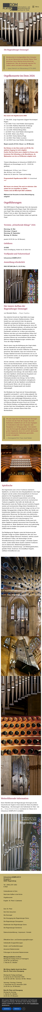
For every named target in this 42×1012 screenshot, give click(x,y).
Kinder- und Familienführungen (13, 946)
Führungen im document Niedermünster (16, 952)
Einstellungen (34, 1003)
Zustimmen (7, 1008)
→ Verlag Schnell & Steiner (11, 809)
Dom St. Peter (8, 909)
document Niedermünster (11, 949)
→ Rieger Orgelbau (23, 313)
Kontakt (28, 932)
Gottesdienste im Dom (10, 891)
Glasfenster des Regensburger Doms (15, 924)
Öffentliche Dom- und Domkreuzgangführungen (18, 939)
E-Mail (6, 886)
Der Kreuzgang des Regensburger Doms (16, 918)
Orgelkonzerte (8, 897)
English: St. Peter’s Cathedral (13, 900)
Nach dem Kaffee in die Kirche (13, 894)
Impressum (21, 932)
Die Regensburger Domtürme (13, 927)
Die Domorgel (8, 915)
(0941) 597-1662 (12, 885)
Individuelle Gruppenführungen (13, 943)
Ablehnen (17, 1008)
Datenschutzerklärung (10, 932)
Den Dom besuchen (10, 912)
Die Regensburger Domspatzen (13, 921)
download (33, 178)
